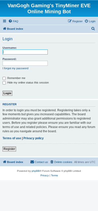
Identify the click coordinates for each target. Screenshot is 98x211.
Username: (10, 47)
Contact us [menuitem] (41, 162)
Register (9, 149)
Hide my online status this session (28, 82)
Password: (10, 59)
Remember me (16, 78)
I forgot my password (15, 68)
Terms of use (12, 138)
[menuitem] (13, 21)
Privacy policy (33, 138)
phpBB (36, 171)
